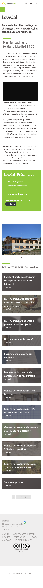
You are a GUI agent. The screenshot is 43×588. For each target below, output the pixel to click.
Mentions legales (23, 540)
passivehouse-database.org (25, 76)
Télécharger (11, 204)
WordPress (30, 574)
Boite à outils (21, 537)
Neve (10, 574)
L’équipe (6, 537)
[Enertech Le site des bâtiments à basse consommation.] (9, 4)
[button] (5, 239)
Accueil (6, 534)
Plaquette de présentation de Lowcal (17, 200)
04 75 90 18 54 (10, 530)
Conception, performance (17, 186)
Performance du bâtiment (17, 194)
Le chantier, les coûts (15, 190)
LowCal (34, 537)
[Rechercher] (37, 3)
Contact (6, 540)
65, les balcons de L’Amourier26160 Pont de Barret (12, 524)
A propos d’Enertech (24, 534)
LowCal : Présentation (20, 174)
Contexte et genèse (15, 182)
